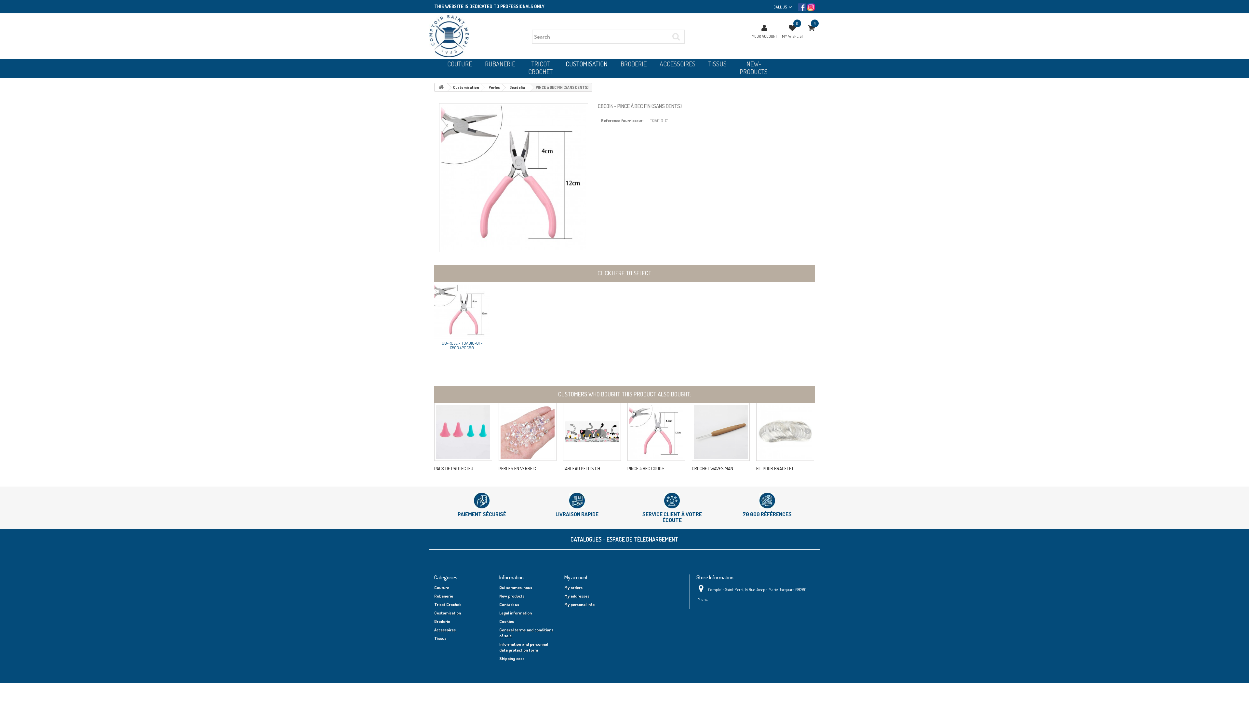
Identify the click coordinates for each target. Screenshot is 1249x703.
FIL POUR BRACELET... (776, 469)
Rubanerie (443, 596)
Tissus (440, 638)
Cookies (506, 621)
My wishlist (792, 36)
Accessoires (445, 629)
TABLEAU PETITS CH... (583, 469)
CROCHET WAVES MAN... (714, 469)
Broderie (442, 621)
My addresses (576, 596)
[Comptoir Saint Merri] (478, 36)
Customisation (447, 612)
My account (576, 577)
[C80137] (528, 432)
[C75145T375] (721, 432)
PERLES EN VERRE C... (519, 469)
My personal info (579, 604)
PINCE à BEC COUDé (645, 469)
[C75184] (463, 432)
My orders (573, 587)
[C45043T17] (592, 432)
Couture (441, 587)
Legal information (515, 612)
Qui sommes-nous (515, 587)
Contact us (509, 604)
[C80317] (656, 432)
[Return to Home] (441, 87)
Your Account (764, 36)
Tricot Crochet (447, 604)
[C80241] (785, 432)
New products (511, 596)
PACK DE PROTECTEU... (455, 469)
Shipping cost (511, 658)
